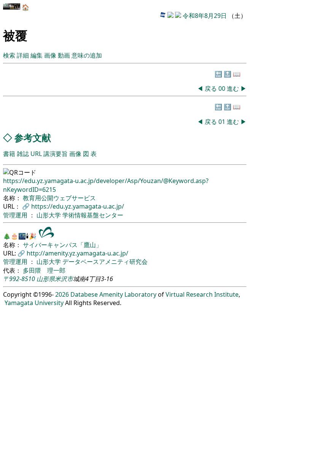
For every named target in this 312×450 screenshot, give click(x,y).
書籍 (9, 153)
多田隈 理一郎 (44, 270)
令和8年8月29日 (205, 15)
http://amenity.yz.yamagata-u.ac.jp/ (77, 253)
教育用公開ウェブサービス (59, 198)
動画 (64, 55)
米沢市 (64, 279)
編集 (36, 55)
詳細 (23, 55)
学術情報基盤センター (92, 215)
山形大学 (49, 215)
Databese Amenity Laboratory (113, 294)
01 (222, 121)
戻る (211, 88)
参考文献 (32, 137)
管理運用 (16, 215)
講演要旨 (55, 153)
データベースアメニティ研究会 (105, 261)
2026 (62, 294)
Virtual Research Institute (202, 294)
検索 (9, 55)
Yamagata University (34, 303)
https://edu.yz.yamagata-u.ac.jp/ (77, 206)
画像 (50, 55)
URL (36, 153)
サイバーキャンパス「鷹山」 (62, 245)
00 (222, 88)
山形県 (46, 279)
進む (233, 88)
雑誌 (23, 153)
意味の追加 (87, 55)
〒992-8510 (19, 279)
